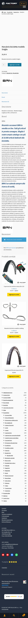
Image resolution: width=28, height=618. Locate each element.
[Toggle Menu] (24, 7)
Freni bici (7, 450)
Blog (3, 512)
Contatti (4, 508)
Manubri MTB (10, 455)
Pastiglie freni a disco (10, 463)
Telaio (6, 485)
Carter (6, 428)
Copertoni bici (8, 433)
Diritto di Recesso (6, 522)
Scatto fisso (6, 498)
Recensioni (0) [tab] (5, 101)
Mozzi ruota (8, 460)
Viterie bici (7, 490)
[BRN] (7, 80)
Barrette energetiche (8, 400)
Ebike (4, 410)
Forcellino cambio (9, 448)
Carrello (21, 614)
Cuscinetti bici (8, 440)
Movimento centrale (9, 458)
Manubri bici (16, 12)
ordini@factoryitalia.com (11, 544)
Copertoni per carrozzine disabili (12, 435)
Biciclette (5, 405)
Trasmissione (8, 488)
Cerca (14, 615)
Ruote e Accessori (9, 475)
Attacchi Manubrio (9, 417)
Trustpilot (4, 567)
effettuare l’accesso (11, 247)
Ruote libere (8, 478)
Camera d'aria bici (9, 425)
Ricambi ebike (6, 493)
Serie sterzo (8, 480)
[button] (14, 596)
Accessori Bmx (8, 415)
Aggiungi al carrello (14, 64)
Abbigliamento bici (7, 392)
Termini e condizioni (7, 514)
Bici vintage (6, 402)
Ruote (6, 473)
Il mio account (5, 516)
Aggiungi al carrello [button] (14, 294)
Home (4, 12)
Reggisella (7, 470)
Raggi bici (7, 468)
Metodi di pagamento (7, 520)
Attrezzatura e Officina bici (11, 420)
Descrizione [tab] (5, 93)
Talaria (5, 501)
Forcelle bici (8, 445)
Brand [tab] (3, 97)
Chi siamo (4, 510)
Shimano (7, 483)
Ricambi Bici (9, 12)
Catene (6, 430)
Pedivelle (7, 465)
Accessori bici (6, 395)
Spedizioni (4, 518)
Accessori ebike (7, 397)
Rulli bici (5, 496)
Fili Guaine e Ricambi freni (11, 443)
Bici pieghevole (8, 423)
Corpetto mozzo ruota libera (11, 438)
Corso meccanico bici (8, 407)
